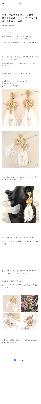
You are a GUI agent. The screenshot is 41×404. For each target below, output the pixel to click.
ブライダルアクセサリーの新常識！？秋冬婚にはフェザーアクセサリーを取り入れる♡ (20, 18)
